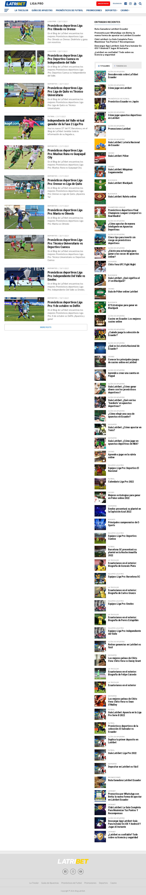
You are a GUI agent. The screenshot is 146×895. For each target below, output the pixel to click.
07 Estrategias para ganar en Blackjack (122, 306)
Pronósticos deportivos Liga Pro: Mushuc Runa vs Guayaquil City (66, 154)
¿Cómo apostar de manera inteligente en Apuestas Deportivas (121, 226)
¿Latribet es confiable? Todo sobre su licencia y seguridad (114, 53)
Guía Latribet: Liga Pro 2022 (122, 753)
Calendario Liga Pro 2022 (121, 481)
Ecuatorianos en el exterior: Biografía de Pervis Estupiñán (123, 619)
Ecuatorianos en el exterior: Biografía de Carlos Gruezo (122, 592)
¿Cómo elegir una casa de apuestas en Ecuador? (121, 415)
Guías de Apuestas (42, 10)
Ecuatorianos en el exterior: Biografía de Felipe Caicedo (122, 673)
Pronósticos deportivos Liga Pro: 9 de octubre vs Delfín (65, 303)
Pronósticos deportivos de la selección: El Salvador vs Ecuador (123, 728)
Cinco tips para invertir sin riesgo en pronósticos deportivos (121, 240)
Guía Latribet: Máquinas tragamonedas (120, 171)
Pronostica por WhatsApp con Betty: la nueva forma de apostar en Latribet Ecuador (118, 34)
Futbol (51, 116)
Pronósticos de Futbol (69, 10)
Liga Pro (52, 21)
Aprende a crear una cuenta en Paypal (123, 374)
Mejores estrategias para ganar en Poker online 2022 (124, 497)
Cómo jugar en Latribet (119, 87)
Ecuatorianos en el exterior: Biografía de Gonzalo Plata (122, 564)
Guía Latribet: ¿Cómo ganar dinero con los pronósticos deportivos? (122, 389)
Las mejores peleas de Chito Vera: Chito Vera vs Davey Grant (124, 659)
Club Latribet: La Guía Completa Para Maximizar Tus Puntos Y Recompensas (114, 40)
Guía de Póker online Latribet (123, 291)
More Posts (45, 327)
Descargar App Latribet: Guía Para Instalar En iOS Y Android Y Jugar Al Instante (118, 47)
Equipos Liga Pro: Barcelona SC (124, 576)
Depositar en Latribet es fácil (123, 766)
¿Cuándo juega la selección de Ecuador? (123, 334)
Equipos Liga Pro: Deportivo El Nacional (123, 469)
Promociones (94, 10)
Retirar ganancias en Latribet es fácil (124, 646)
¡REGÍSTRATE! (103, 3)
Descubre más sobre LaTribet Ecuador (123, 76)
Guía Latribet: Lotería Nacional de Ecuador (124, 144)
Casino (124, 10)
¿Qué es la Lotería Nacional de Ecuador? (123, 347)
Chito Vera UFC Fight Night (122, 264)
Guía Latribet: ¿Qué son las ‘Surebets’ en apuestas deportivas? (122, 403)
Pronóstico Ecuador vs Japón (123, 101)
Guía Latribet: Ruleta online (122, 196)
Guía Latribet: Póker (118, 155)
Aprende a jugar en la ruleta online (122, 456)
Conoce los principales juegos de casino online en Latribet (123, 361)
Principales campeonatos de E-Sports (124, 524)
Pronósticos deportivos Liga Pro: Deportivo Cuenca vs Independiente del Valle (65, 59)
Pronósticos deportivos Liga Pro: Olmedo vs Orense (65, 27)
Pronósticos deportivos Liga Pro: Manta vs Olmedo (65, 211)
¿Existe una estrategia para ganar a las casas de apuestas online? (123, 253)
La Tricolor (21, 10)
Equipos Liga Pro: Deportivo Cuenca (122, 537)
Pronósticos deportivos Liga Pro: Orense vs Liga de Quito (65, 181)
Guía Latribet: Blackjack (120, 182)
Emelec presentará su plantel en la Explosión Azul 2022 (124, 510)
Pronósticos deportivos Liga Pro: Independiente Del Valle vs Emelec (66, 276)
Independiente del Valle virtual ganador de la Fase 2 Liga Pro (66, 122)
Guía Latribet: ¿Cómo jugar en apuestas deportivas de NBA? (123, 442)
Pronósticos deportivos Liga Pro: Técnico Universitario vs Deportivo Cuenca (65, 243)
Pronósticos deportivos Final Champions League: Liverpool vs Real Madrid (124, 213)
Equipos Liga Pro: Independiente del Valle (124, 632)
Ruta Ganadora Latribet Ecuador (111, 29)
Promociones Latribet (119, 128)
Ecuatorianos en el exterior (122, 685)
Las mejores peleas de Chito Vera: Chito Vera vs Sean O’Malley (122, 701)
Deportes (110, 10)
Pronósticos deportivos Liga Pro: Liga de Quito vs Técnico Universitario (65, 91)
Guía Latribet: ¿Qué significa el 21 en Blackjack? (124, 279)
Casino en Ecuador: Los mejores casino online (124, 320)
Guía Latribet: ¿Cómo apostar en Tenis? (124, 429)
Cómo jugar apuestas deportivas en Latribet (124, 116)
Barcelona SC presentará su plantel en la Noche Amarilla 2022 (122, 552)
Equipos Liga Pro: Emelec (121, 603)
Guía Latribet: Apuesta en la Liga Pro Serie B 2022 (124, 714)
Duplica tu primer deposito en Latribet (123, 741)
